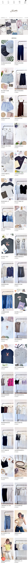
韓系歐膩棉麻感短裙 (5, 422)
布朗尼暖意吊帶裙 (18, 118)
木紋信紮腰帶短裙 (18, 505)
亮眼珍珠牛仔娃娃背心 (6, 229)
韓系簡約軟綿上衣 (5, 201)
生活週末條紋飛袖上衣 (19, 229)
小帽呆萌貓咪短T (4, 367)
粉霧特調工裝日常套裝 (6, 146)
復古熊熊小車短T (4, 256)
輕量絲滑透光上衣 (18, 560)
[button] (13, 33)
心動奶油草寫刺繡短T (19, 173)
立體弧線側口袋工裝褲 (6, 505)
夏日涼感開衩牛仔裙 (5, 533)
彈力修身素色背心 (5, 477)
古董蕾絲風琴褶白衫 (19, 146)
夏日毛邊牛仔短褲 (5, 90)
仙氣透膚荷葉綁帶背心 (19, 450)
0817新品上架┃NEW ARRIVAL (16, 17)
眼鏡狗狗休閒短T (4, 339)
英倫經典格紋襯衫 (5, 284)
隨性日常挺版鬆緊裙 (19, 90)
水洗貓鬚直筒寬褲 (5, 312)
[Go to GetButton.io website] (3, 561)
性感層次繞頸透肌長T (19, 256)
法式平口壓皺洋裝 (5, 450)
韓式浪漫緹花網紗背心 (19, 394)
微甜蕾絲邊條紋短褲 (5, 118)
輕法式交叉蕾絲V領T (19, 201)
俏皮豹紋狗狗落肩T (5, 394)
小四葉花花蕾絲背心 (5, 173)
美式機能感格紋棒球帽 (6, 63)
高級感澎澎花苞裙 (18, 284)
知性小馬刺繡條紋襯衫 (19, 367)
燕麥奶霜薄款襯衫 (18, 339)
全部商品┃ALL (4, 17)
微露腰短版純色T (18, 533)
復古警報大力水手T (19, 312)
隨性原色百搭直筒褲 (19, 63)
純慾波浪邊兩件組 (18, 422)
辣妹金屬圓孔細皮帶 (19, 477)
